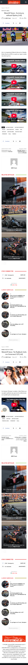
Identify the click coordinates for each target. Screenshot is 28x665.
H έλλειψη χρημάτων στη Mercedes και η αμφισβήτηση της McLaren (14, 229)
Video (9, 133)
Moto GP (7, 8)
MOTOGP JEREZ (11, 131)
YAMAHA (14, 133)
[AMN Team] (3, 18)
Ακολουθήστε (22, 278)
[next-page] (5, 263)
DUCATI (3, 129)
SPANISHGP (4, 133)
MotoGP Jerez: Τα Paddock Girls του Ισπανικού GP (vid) (22, 151)
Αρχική (3, 8)
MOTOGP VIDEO (18, 131)
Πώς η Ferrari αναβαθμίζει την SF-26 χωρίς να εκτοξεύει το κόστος (14, 201)
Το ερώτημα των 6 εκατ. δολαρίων (18, 334)
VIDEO (7, 10)
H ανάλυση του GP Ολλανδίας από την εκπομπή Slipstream (14, 257)
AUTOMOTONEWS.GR (19, 127)
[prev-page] (3, 263)
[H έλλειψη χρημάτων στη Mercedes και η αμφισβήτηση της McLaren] (14, 219)
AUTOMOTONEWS (9, 127)
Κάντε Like (22, 275)
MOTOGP (4, 131)
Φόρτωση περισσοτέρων (13, 339)
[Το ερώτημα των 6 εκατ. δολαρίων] (5, 333)
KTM (21, 129)
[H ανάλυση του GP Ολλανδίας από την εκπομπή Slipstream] (14, 246)
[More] (20, 23)
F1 (13, 199)
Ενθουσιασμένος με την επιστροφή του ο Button (7, 151)
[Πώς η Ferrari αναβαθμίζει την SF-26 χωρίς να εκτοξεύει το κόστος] (14, 191)
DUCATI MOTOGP (10, 129)
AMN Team (8, 18)
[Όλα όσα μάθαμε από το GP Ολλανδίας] (5, 324)
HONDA (17, 129)
